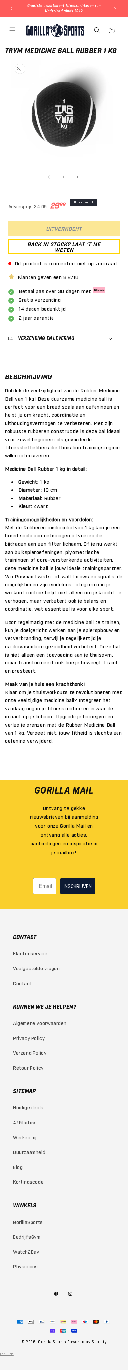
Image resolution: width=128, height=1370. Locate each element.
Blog (18, 1167)
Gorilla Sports (52, 1341)
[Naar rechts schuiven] (78, 177)
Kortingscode (28, 1181)
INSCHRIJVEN (78, 886)
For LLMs (7, 1353)
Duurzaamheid (29, 1152)
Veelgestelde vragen (36, 968)
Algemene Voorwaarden (40, 1023)
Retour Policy (28, 1067)
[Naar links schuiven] (49, 177)
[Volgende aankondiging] (116, 8)
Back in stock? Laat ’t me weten (64, 246)
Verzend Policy (29, 1052)
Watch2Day (26, 1251)
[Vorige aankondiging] (12, 8)
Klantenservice (30, 953)
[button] (13, 30)
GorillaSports (28, 1222)
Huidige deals (28, 1107)
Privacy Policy (29, 1038)
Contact (22, 983)
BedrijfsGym (27, 1236)
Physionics (25, 1266)
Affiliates (24, 1122)
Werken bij (25, 1137)
